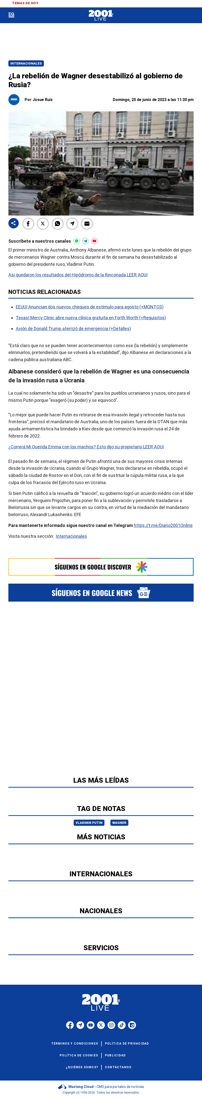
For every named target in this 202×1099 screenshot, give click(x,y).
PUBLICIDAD (115, 1055)
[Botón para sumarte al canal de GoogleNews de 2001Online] (101, 593)
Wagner (119, 823)
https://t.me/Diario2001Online (163, 525)
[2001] (100, 15)
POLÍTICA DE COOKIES (79, 1055)
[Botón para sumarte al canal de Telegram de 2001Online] (85, 241)
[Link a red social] (70, 1025)
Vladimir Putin (89, 823)
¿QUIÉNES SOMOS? (82, 1067)
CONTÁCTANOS (118, 1067)
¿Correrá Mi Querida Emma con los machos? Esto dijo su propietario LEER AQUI (86, 446)
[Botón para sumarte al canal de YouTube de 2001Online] (94, 241)
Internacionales (26, 63)
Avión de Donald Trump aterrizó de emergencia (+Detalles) (73, 328)
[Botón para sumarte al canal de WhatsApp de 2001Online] (76, 241)
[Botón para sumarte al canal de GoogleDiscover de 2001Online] (101, 566)
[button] (28, 224)
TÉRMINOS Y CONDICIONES (74, 1043)
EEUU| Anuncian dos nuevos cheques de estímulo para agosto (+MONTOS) (90, 306)
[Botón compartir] (13, 223)
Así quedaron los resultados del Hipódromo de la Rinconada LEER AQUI (78, 274)
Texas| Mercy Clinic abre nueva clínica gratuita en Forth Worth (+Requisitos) (91, 317)
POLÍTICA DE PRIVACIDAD (127, 1043)
